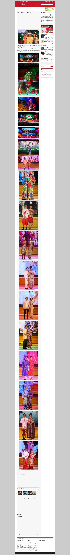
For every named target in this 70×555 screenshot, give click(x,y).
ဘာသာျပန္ (45, 75)
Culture (21, 488)
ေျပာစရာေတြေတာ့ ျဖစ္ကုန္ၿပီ (44, 58)
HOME (17, 1)
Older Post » (38, 534)
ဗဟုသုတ (42, 75)
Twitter (52, 1)
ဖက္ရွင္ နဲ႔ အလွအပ (49, 74)
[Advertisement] (29, 21)
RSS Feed (49, 1)
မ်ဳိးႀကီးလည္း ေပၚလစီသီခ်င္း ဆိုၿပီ (49, 35)
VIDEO (20, 1)
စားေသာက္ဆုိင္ (43, 74)
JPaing (23, 488)
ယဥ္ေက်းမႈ (25, 488)
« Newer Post (18, 534)
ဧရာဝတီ (19, 474)
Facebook (46, 1)
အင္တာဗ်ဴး (50, 75)
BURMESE (23, 1)
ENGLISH (27, 1)
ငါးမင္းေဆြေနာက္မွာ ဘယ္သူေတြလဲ (48, 52)
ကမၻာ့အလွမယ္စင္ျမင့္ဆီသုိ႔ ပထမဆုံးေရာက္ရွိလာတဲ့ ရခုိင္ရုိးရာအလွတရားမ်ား (49, 41)
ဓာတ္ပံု (46, 74)
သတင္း (48, 75)
